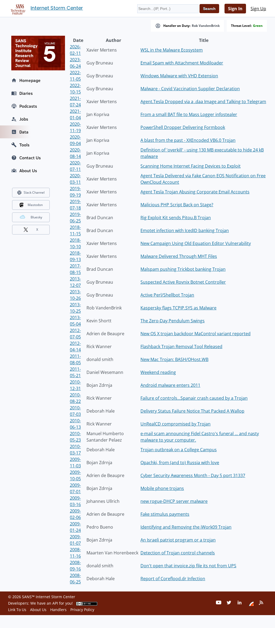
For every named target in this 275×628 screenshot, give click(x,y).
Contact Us (30, 158)
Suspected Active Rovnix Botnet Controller (183, 282)
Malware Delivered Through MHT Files (178, 256)
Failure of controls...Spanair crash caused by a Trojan (194, 398)
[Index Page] (17, 8)
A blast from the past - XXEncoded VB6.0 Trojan (188, 140)
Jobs (23, 119)
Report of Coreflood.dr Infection (172, 579)
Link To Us (17, 609)
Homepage (30, 80)
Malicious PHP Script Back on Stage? (176, 205)
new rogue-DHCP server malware (174, 501)
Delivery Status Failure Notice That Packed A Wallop (192, 411)
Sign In (235, 9)
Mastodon (35, 205)
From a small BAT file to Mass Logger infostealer (188, 114)
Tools (24, 145)
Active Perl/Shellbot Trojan (167, 295)
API (55, 603)
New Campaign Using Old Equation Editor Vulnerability (195, 243)
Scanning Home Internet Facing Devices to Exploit (190, 166)
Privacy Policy (82, 609)
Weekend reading (158, 372)
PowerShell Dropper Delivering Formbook (182, 127)
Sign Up (258, 9)
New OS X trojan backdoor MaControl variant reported (195, 334)
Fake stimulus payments (164, 514)
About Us (28, 171)
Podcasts (28, 106)
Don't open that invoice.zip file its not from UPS (188, 566)
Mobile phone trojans (162, 488)
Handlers (58, 609)
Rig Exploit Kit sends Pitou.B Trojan (175, 218)
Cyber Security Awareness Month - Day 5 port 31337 (192, 475)
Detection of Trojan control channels (177, 553)
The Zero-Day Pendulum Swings (172, 321)
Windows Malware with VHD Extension (179, 76)
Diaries (26, 93)
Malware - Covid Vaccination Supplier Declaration (190, 89)
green (258, 26)
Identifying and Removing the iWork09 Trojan (185, 527)
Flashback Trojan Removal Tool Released (181, 346)
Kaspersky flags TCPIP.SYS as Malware (178, 308)
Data (23, 132)
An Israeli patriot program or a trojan (178, 540)
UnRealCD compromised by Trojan (175, 424)
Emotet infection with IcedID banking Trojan (184, 230)
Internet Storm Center (57, 8)
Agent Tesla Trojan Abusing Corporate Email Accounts (194, 192)
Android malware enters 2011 (170, 385)
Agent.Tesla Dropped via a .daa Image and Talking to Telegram (203, 101)
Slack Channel (34, 192)
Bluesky (36, 217)
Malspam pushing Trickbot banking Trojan (183, 269)
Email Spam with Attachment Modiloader (181, 63)
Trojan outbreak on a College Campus (178, 450)
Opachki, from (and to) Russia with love (179, 462)
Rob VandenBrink (206, 26)
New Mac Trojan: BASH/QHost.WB (174, 359)
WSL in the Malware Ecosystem (171, 50)
